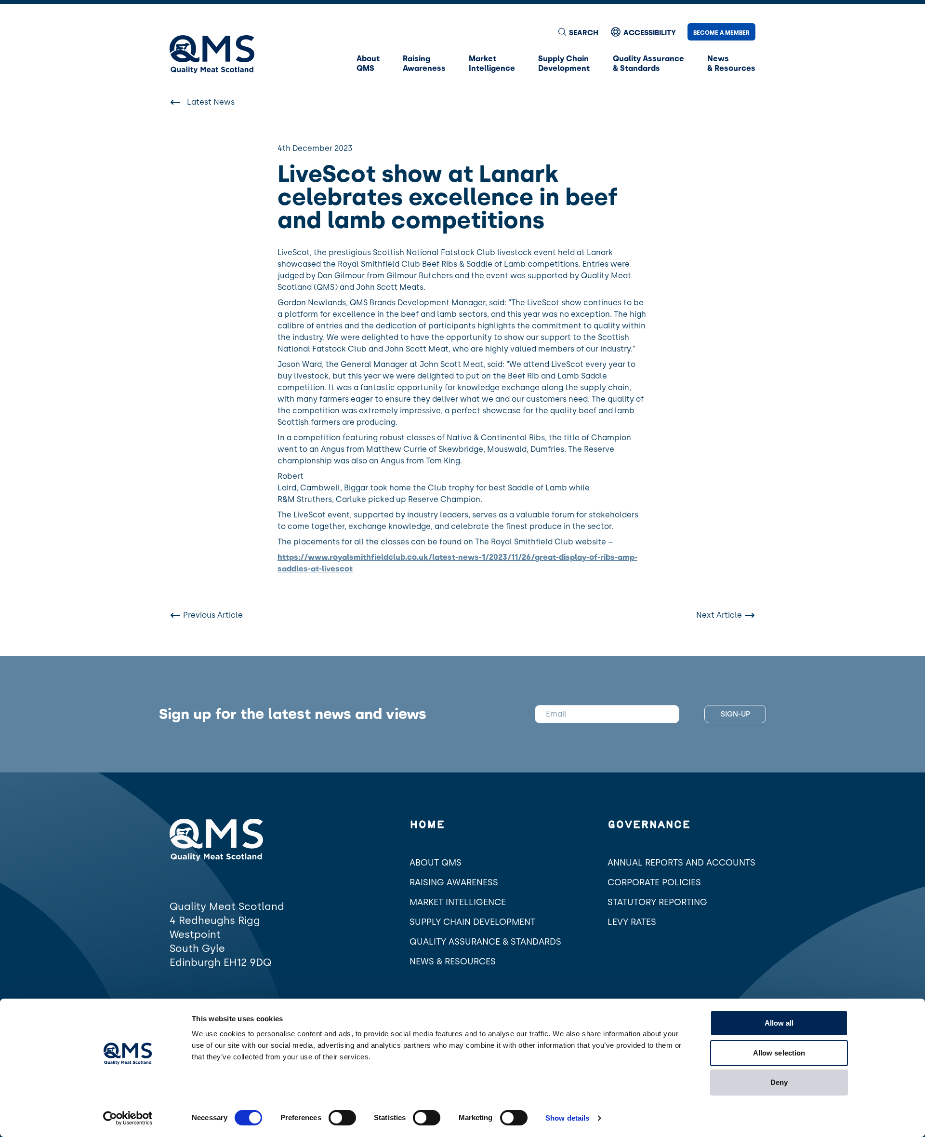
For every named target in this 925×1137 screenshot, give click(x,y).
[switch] (342, 1117)
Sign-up (735, 714)
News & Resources (453, 961)
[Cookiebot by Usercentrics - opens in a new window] (128, 1118)
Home (427, 825)
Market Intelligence (458, 902)
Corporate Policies (654, 882)
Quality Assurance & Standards (485, 941)
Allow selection (779, 1053)
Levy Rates (632, 922)
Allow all (779, 1023)
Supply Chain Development (472, 922)
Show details (567, 1118)
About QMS (436, 862)
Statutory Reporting (657, 902)
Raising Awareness (454, 882)
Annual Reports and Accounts (681, 862)
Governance (649, 825)
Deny (779, 1082)
